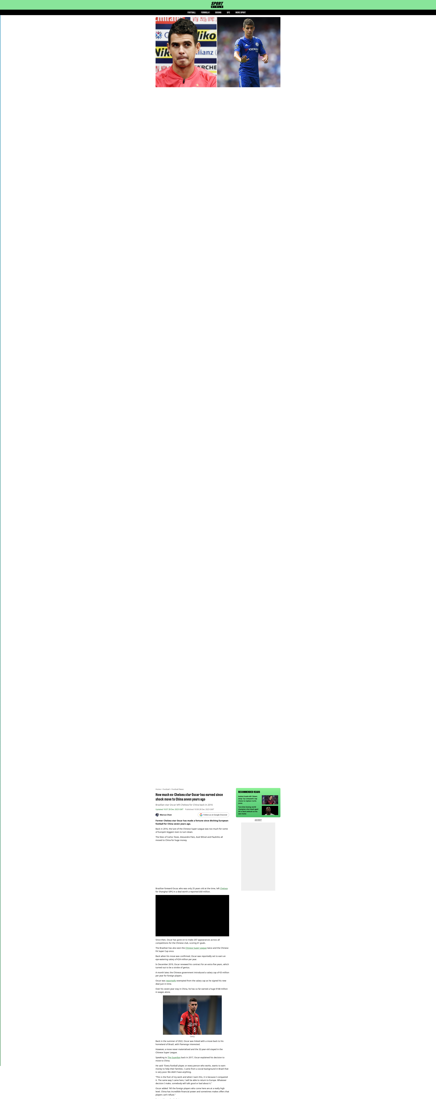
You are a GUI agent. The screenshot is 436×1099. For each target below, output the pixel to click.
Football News (178, 789)
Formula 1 (205, 12)
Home (158, 789)
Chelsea (224, 888)
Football (191, 12)
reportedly (171, 980)
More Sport (240, 12)
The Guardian (174, 1057)
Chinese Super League (196, 948)
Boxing (218, 12)
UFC (228, 12)
